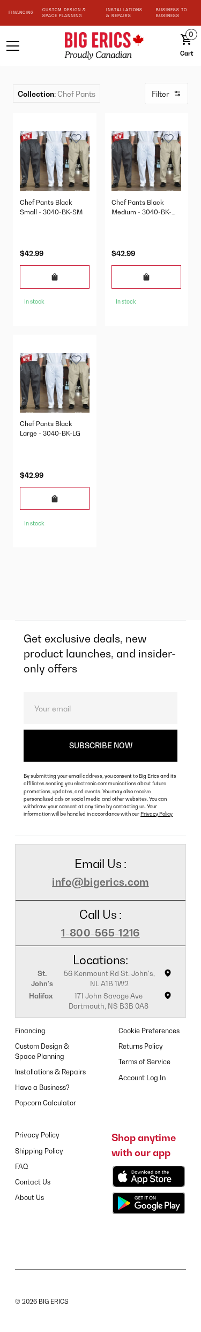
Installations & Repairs (50, 1072)
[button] (24, 46)
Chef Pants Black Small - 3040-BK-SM (51, 207)
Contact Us (32, 1182)
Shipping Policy (39, 1151)
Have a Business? (42, 1087)
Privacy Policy (156, 814)
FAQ (21, 1167)
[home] (101, 46)
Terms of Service (144, 1062)
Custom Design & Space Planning (42, 1051)
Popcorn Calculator (45, 1103)
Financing (30, 1031)
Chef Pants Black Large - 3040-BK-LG (50, 428)
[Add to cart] (55, 277)
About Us (29, 1198)
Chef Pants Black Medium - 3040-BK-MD (141, 207)
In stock (34, 301)
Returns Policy (140, 1046)
